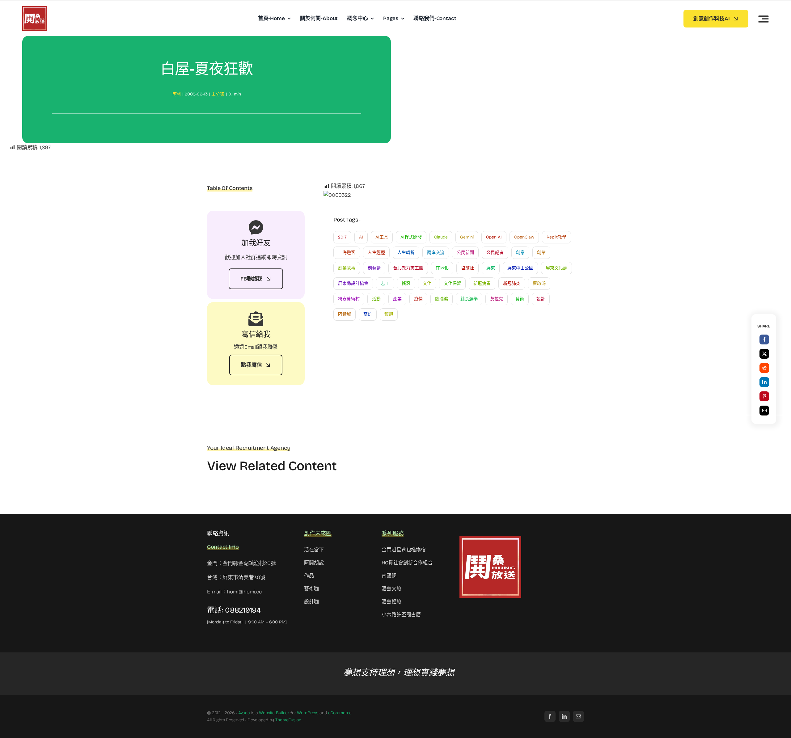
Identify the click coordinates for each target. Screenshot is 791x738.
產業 (397, 299)
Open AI (494, 237)
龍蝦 (388, 314)
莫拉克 (496, 299)
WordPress (307, 712)
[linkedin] (564, 716)
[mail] (578, 716)
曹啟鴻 (539, 283)
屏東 (490, 268)
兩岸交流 (435, 252)
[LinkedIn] (764, 382)
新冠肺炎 (511, 283)
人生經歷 (376, 252)
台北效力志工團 (408, 268)
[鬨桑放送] (34, 9)
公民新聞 (465, 252)
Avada (244, 712)
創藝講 (374, 268)
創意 (520, 252)
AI (361, 237)
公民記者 (495, 252)
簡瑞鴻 (441, 299)
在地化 (442, 268)
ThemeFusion (288, 720)
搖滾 (406, 283)
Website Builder (274, 712)
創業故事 (346, 268)
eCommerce (340, 712)
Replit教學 (556, 237)
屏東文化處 (556, 268)
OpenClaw (524, 237)
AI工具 (381, 237)
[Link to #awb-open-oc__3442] (763, 18)
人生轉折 (406, 252)
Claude (441, 237)
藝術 (519, 299)
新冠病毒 (482, 283)
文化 (427, 283)
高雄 (367, 314)
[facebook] (550, 716)
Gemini (467, 237)
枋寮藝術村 (349, 299)
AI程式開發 (411, 237)
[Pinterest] (764, 396)
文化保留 (452, 283)
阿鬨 (176, 94)
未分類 (217, 94)
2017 (342, 237)
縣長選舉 (469, 299)
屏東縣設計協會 (353, 283)
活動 (376, 299)
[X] (764, 353)
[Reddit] (764, 367)
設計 (540, 299)
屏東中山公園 (520, 268)
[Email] (764, 410)
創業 (541, 252)
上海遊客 (346, 252)
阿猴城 (344, 314)
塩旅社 (467, 268)
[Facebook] (764, 339)
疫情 (418, 299)
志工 (385, 283)
